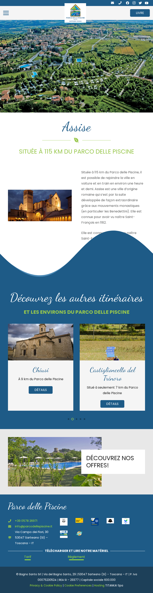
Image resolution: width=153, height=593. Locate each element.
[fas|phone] (120, 3)
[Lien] (75, 13)
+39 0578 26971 (26, 521)
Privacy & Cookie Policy (46, 585)
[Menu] (6, 13)
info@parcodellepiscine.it (33, 526)
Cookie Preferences (78, 585)
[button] (69, 419)
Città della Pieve (112, 370)
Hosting (99, 585)
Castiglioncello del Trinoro (40, 374)
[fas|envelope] (112, 3)
